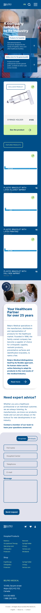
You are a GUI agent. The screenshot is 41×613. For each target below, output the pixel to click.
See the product (17, 130)
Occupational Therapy (11, 543)
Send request (12, 512)
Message (8, 478)
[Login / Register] (35, 526)
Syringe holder (27, 543)
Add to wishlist (33, 87)
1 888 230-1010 (10, 598)
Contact (28, 610)
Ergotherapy (8, 562)
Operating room (9, 546)
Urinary (24, 546)
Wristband (25, 552)
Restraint (25, 541)
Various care (26, 549)
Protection (7, 552)
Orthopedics (7, 549)
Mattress (6, 541)
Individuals (31, 438)
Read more (15, 382)
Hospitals (22, 438)
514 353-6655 (9, 595)
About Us (20, 610)
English (13, 610)
